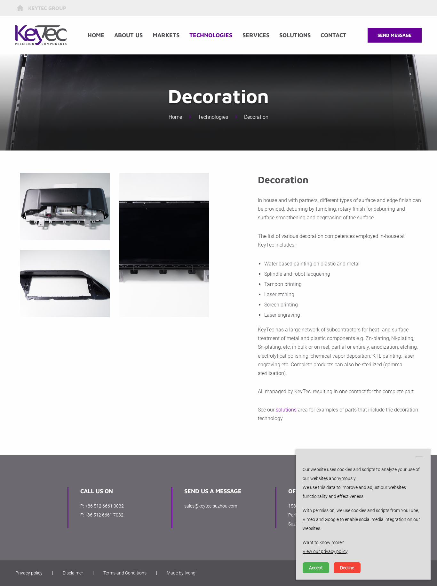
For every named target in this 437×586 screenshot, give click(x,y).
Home (96, 35)
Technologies (210, 35)
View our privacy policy (325, 551)
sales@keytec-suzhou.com (210, 506)
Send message (394, 35)
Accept (316, 567)
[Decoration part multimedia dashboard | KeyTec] (65, 206)
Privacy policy (29, 572)
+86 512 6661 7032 (104, 514)
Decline (347, 567)
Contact (333, 35)
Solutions (295, 35)
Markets (166, 35)
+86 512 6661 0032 (104, 506)
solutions (286, 410)
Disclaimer (73, 572)
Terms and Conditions (125, 572)
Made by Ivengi (181, 572)
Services (255, 35)
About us (128, 35)
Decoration (256, 117)
